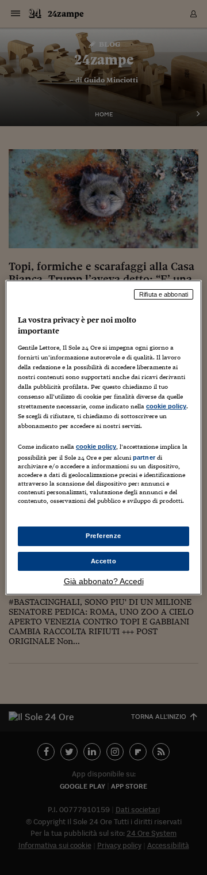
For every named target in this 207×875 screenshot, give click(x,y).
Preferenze (103, 535)
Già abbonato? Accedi (104, 581)
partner (144, 457)
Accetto (104, 561)
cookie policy (166, 406)
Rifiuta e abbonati (163, 294)
